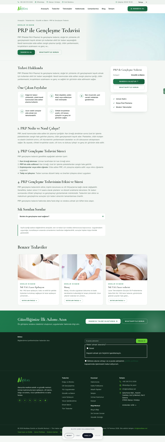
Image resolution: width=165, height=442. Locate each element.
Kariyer (93, 401)
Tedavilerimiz (29, 20)
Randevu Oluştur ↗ (129, 81)
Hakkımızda (80, 9)
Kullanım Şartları (52, 432)
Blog (103, 9)
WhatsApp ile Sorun (49, 52)
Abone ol (141, 341)
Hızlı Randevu (69, 2)
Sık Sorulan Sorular (97, 413)
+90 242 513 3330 (26, 2)
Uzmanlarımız (93, 9)
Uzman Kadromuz (97, 397)
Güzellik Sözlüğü (97, 417)
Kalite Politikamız (97, 386)
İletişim (111, 9)
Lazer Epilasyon (68, 397)
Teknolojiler (67, 9)
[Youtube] (35, 400)
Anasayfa (45, 9)
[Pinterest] (45, 400)
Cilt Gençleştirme (68, 386)
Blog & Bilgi (95, 410)
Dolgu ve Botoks (68, 382)
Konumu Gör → (129, 405)
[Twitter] (30, 400)
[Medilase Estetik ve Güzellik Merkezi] (23, 8)
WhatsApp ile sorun (134, 321)
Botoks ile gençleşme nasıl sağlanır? (34, 216)
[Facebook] (25, 400)
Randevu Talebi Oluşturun (102, 321)
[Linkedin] (40, 400)
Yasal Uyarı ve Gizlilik (25, 432)
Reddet (69, 435)
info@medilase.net (129, 389)
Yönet (78, 435)
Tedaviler (55, 9)
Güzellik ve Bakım (42, 20)
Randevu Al (138, 9)
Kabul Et (87, 435)
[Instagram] (20, 400)
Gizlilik (97, 435)
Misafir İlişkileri (96, 389)
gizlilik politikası (131, 361)
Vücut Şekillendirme (69, 401)
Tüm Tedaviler (67, 408)
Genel (91, 348)
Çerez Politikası (39, 432)
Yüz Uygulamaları (68, 389)
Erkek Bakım (66, 405)
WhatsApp (40, 2)
